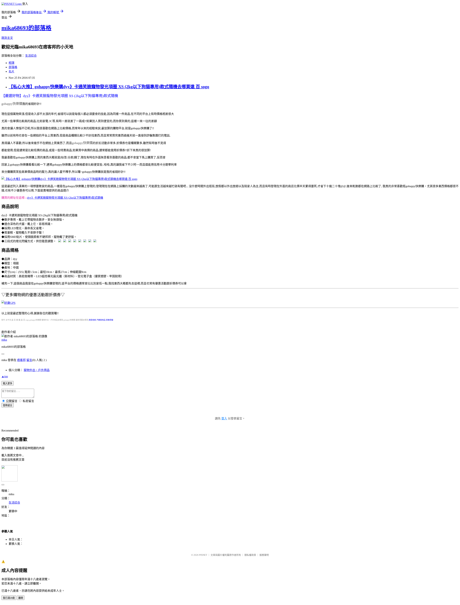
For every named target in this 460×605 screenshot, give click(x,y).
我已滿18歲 (9, 598)
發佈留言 (7, 405)
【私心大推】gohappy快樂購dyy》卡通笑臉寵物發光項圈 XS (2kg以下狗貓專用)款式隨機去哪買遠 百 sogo (109, 86)
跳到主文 (7, 37)
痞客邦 (21, 360)
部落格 (13, 67)
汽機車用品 (100, 320)
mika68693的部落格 (26, 28)
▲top (4, 376)
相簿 (11, 62)
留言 (29, 360)
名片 (11, 71)
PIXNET (203, 555)
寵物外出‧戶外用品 (37, 370)
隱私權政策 (250, 555)
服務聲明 (264, 555)
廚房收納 (92, 320)
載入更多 (7, 383)
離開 (20, 598)
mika (4, 339)
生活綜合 (31, 55)
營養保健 (109, 320)
